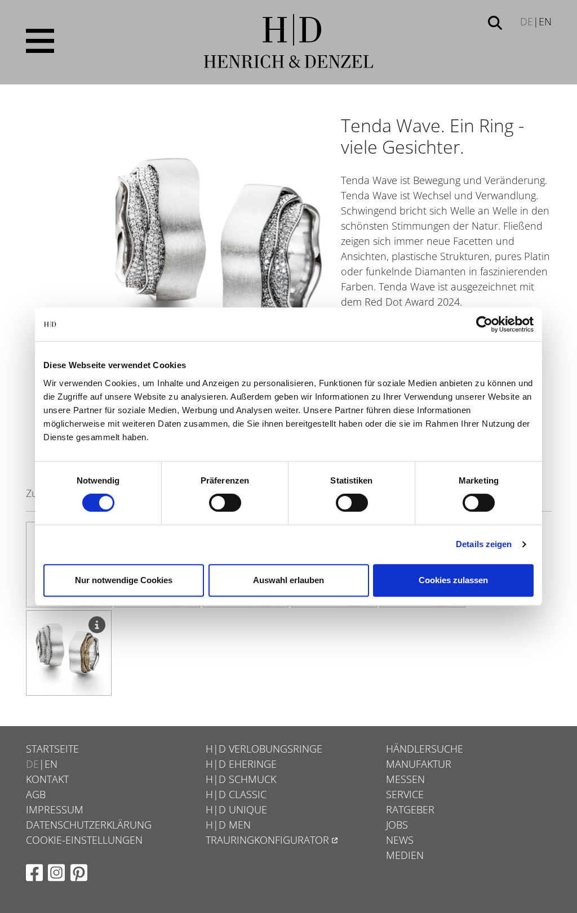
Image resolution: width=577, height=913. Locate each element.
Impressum (54, 809)
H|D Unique (236, 809)
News (400, 840)
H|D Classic (236, 794)
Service (405, 794)
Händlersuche (424, 748)
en (545, 21)
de (526, 21)
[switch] (225, 503)
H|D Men (228, 824)
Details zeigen (484, 544)
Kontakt (47, 779)
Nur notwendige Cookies (123, 580)
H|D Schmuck (241, 779)
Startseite (52, 748)
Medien (405, 855)
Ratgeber (410, 809)
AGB (36, 794)
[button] (495, 22)
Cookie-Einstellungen (84, 840)
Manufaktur (418, 764)
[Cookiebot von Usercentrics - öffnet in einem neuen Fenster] (484, 324)
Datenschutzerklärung (89, 824)
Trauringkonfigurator (267, 840)
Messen (405, 779)
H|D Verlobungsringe (264, 748)
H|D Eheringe (241, 764)
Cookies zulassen (453, 580)
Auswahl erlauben (288, 580)
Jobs (397, 824)
